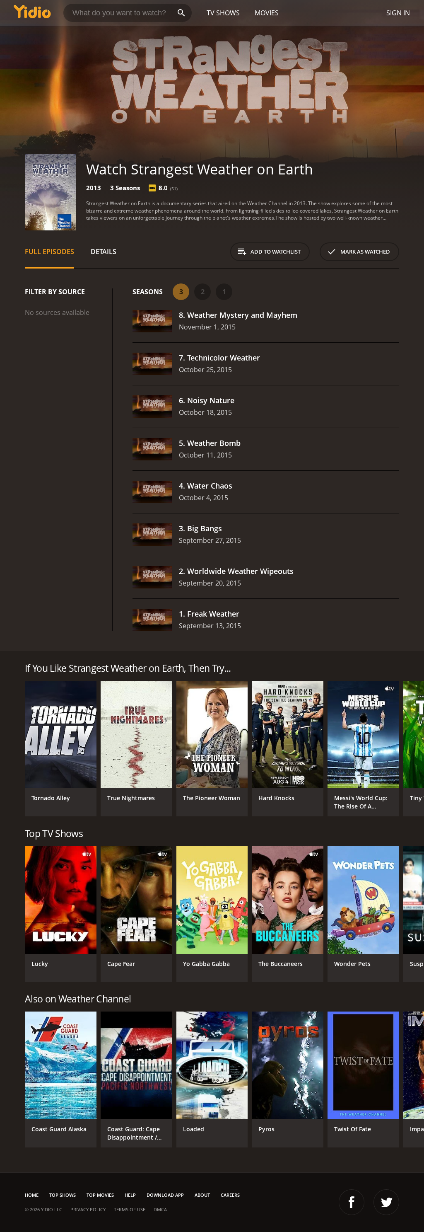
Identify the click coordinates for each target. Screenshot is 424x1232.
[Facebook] (351, 1202)
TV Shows (223, 12)
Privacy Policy (88, 1209)
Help (130, 1195)
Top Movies (100, 1195)
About (202, 1195)
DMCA (160, 1209)
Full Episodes (49, 251)
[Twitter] (386, 1202)
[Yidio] (32, 13)
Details (103, 251)
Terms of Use (129, 1209)
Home (32, 1195)
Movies (267, 12)
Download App (165, 1195)
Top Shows (62, 1195)
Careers (230, 1195)
